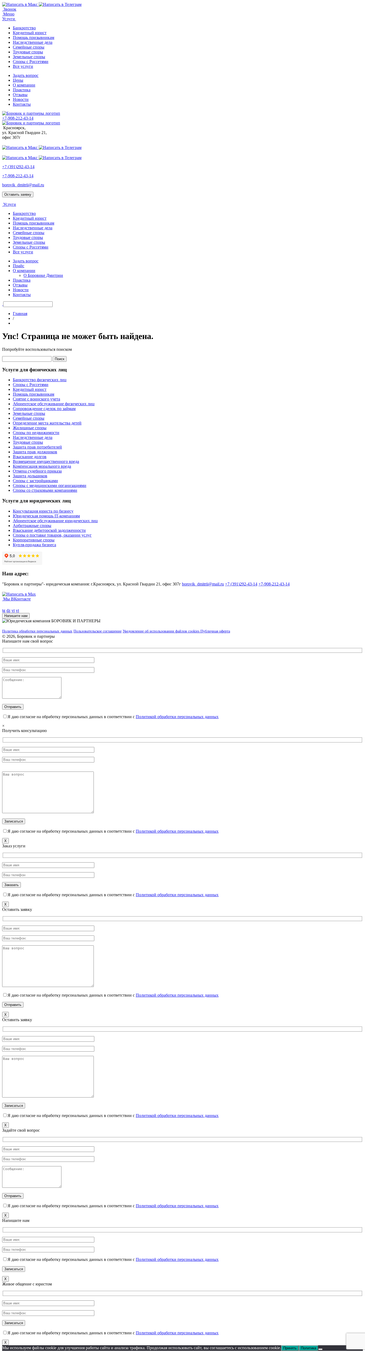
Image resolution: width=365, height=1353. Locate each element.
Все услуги (23, 66)
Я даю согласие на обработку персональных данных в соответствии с (113, 716)
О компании (24, 85)
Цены (18, 80)
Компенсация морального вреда (42, 466)
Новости (21, 99)
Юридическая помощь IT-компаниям (46, 516)
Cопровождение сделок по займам (44, 408)
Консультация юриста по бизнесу (43, 511)
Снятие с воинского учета (36, 399)
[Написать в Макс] (20, 4)
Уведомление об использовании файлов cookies (161, 631)
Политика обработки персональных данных (37, 631)
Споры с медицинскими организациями (49, 485)
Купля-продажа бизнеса (34, 544)
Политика (308, 1348)
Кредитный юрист (29, 32)
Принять (290, 1348)
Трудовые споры (28, 52)
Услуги (9, 19)
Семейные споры (28, 47)
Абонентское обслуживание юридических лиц (55, 520)
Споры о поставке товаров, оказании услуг (52, 535)
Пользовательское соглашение (97, 631)
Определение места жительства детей (47, 423)
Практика (21, 90)
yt (13, 610)
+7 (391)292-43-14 (18, 166)
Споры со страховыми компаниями (45, 490)
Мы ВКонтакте (16, 599)
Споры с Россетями (30, 61)
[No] (320, 1349)
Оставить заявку (17, 194)
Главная (20, 313)
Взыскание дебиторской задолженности (49, 530)
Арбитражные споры (32, 525)
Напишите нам (16, 616)
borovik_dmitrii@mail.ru (23, 185)
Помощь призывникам (33, 37)
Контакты (22, 104)
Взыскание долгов (29, 456)
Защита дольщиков (30, 476)
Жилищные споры (29, 428)
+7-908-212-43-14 (17, 176)
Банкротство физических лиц (40, 379)
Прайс (18, 265)
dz (8, 610)
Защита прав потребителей (37, 447)
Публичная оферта (215, 631)
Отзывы (20, 94)
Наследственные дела (32, 42)
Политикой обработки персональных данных (177, 716)
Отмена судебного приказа (37, 471)
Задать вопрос (25, 75)
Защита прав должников (35, 452)
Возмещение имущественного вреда (46, 461)
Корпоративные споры (34, 540)
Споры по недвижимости (36, 432)
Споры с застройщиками (35, 480)
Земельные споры (29, 56)
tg (3, 610)
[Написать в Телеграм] (60, 4)
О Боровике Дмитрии (43, 275)
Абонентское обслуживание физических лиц (54, 404)
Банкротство (24, 28)
